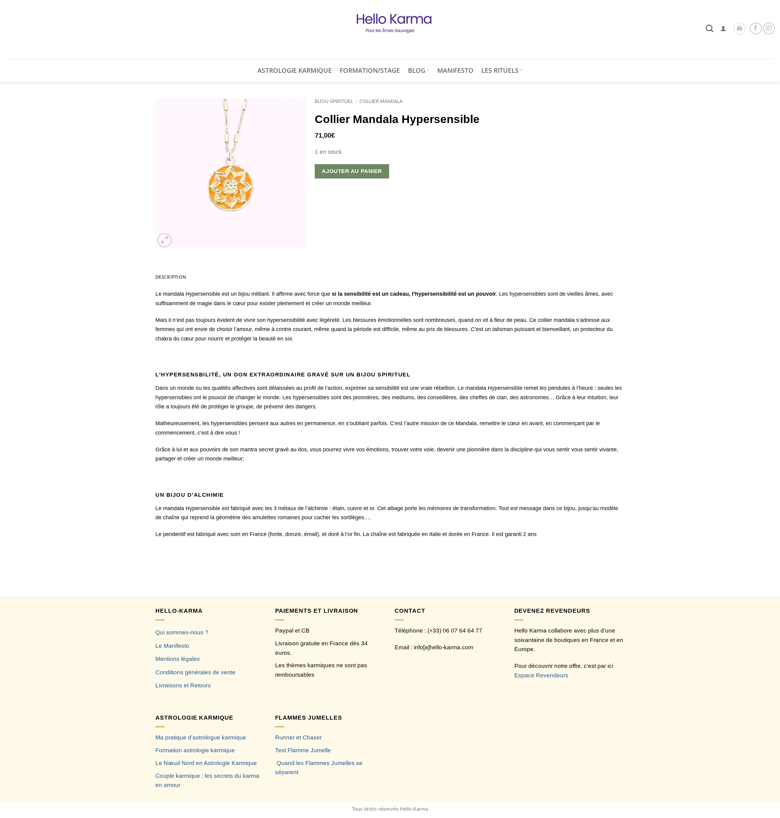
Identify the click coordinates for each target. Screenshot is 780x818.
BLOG (416, 70)
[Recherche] (709, 28)
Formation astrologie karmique (195, 750)
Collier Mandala (381, 101)
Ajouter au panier (352, 171)
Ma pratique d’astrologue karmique (200, 737)
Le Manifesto (172, 646)
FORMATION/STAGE (370, 70)
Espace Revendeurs (541, 675)
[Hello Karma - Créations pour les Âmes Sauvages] (390, 29)
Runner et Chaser (298, 737)
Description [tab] (170, 277)
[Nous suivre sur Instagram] (769, 28)
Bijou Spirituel (334, 101)
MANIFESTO (455, 70)
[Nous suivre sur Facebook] (756, 28)
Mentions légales (177, 659)
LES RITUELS (500, 70)
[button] (723, 28)
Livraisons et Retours (183, 685)
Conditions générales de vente (195, 672)
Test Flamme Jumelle (303, 750)
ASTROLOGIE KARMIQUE (294, 70)
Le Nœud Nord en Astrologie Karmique (206, 763)
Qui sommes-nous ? (181, 632)
